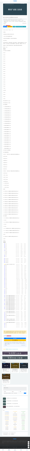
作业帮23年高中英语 (7, 419)
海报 (7, 349)
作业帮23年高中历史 (15, 416)
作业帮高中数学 (23, 420)
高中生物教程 (23, 428)
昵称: (5, 391)
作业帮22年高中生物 (7, 415)
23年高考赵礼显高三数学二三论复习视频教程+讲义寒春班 (15, 370)
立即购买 (15, 338)
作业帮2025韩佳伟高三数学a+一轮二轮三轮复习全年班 (12, 406)
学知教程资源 (15, 450)
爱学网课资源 (9, 450)
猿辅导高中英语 (15, 424)
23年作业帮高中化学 (7, 411)
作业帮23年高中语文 (15, 419)
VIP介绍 (21, 450)
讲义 (15, 425)
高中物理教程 (15, 428)
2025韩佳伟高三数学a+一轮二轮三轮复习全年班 (12, 403)
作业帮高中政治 (15, 420)
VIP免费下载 (10, 26)
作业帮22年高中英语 (15, 415)
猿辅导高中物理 (7, 424)
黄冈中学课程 (23, 429)
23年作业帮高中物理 (23, 411)
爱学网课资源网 (7, 445)
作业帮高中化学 (23, 419)
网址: (20, 391)
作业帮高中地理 (7, 420)
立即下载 (5, 26)
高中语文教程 (15, 429)
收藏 (14, 26)
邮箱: (13, 391)
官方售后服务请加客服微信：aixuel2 (21, 26)
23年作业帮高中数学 (15, 411)
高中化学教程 (23, 425)
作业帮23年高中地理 (23, 416)
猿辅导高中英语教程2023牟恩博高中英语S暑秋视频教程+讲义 (6, 381)
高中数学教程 (7, 428)
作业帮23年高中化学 (7, 416)
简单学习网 (23, 424)
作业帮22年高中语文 (23, 415)
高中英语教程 (7, 429)
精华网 (7, 425)
